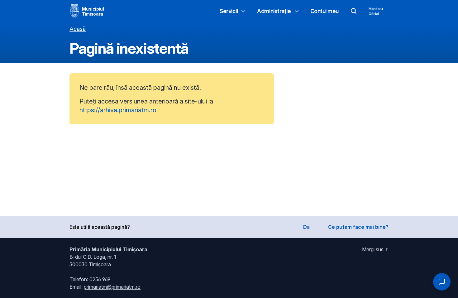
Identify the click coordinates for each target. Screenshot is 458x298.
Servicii (229, 11)
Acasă (77, 29)
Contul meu (324, 11)
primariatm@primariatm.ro (112, 287)
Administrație (274, 11)
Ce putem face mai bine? (358, 227)
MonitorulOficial (376, 11)
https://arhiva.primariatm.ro (117, 110)
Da (306, 227)
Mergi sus (373, 249)
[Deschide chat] (442, 282)
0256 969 (99, 279)
